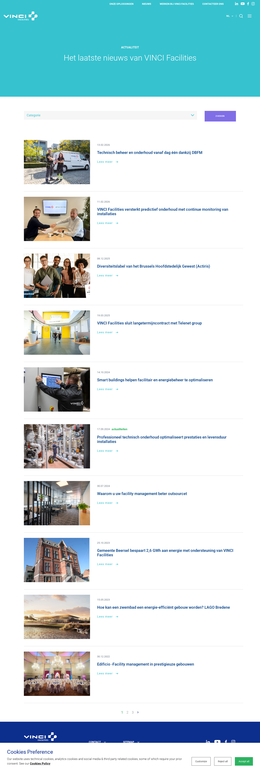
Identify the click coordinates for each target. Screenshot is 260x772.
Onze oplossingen (121, 3)
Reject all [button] (223, 761)
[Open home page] (20, 16)
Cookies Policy (40, 763)
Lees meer (105, 161)
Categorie (34, 115)
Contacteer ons (213, 3)
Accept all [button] (244, 761)
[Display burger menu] (251, 16)
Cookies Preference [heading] (30, 752)
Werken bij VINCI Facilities (177, 3)
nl (228, 16)
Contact (95, 742)
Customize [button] (201, 761)
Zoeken (220, 116)
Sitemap (128, 742)
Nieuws (146, 3)
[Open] (40, 736)
